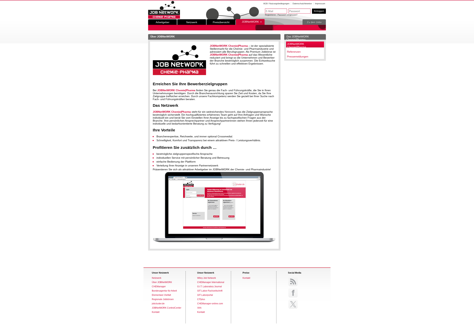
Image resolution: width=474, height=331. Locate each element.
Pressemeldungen (297, 56)
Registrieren (270, 15)
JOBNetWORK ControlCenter (166, 308)
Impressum (320, 3)
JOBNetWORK (250, 21)
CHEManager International (210, 282)
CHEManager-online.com (210, 303)
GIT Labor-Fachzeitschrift (209, 290)
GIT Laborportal (205, 295)
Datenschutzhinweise (302, 3)
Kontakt (155, 312)
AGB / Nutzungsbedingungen (276, 3)
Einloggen (319, 11)
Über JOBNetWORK (162, 282)
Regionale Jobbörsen (163, 299)
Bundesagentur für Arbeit (164, 290)
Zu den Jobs (314, 22)
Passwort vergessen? (287, 15)
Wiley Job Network (206, 278)
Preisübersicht (221, 22)
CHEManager (159, 286)
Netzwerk (191, 22)
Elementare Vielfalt (161, 295)
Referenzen (294, 51)
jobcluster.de (158, 303)
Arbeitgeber (162, 22)
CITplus (201, 299)
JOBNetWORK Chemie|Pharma (296, 45)
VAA (199, 308)
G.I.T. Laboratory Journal (209, 286)
